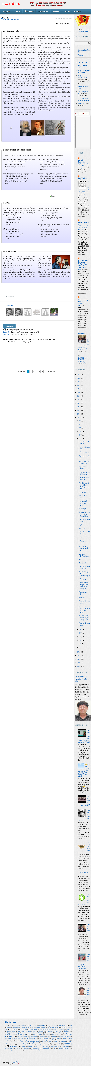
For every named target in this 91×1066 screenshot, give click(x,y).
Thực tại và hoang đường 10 (84, 567)
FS (11, 1033)
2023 (79, 382)
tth (54, 1048)
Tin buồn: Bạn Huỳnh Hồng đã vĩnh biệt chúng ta (84, 586)
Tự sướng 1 (82, 509)
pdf (17, 1040)
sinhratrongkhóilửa (33, 1042)
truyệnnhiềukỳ (36, 1048)
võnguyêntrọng (19, 1050)
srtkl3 (49, 1041)
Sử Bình (56, 1041)
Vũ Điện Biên (29, 1050)
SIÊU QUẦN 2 (84, 452)
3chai (6, 1025)
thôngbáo (40, 1044)
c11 (32, 1027)
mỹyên (54, 1036)
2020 (79, 392)
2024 (79, 378)
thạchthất (19, 1044)
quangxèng (8, 1041)
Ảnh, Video (29, 11)
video (66, 1048)
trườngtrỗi (46, 1048)
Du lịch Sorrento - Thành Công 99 (84, 462)
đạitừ (34, 1031)
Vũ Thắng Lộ (38, 1050)
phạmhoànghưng (24, 1040)
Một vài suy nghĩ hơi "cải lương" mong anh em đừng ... (84, 535)
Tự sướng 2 (82, 492)
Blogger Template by (14, 1064)
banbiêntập (54, 1025)
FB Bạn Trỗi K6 (83, 31)
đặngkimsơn (51, 1031)
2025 (79, 374)
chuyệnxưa (33, 1029)
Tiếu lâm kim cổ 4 (84, 542)
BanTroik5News (83, 223)
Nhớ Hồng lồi (83, 528)
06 (80, 629)
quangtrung (67, 1040)
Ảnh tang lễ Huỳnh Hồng (84, 555)
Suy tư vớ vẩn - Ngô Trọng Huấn (83, 503)
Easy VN (6, 332)
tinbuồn (58, 1044)
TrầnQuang (65, 1046)
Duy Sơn (69, 1029)
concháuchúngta (46, 1029)
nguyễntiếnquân (44, 1038)
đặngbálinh (42, 1031)
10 (80, 428)
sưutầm (11, 296)
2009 (79, 663)
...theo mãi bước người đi (84, 478)
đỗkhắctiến (66, 1031)
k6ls (40, 1034)
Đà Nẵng (28, 1031)
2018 (79, 399)
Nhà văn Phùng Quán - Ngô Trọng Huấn (84, 618)
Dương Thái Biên (11, 1031)
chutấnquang (14, 1029)
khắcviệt (59, 1034)
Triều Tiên (18, 1048)
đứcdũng (7, 1033)
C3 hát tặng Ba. (83, 362)
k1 (13, 1034)
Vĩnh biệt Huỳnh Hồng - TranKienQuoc (84, 574)
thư (53, 1044)
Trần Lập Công (44, 1046)
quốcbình (22, 1041)
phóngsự (42, 1040)
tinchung (68, 1044)
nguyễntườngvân (56, 1038)
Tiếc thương (82, 579)
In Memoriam (43, 11)
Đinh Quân (58, 1031)
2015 (79, 410)
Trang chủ (6, 11)
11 (80, 424)
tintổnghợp (13, 1046)
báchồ (35, 1025)
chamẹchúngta (53, 1027)
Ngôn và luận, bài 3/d (84, 457)
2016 (79, 407)
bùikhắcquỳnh (16, 1027)
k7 (44, 1034)
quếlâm (15, 1041)
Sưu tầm (56, 11)
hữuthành (7, 1034)
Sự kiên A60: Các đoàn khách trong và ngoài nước (83, 166)
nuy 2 (80, 559)
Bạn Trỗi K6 (11, 4)
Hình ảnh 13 (83, 563)
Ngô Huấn (67, 1036)
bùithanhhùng (25, 1027)
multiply (48, 1036)
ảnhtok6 (22, 1025)
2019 (79, 396)
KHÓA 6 (81, 103)
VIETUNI (6, 334)
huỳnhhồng (58, 1033)
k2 (16, 1034)
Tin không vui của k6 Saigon (84, 473)
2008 (79, 666)
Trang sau (51, 371)
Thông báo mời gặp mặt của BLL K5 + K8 (83, 228)
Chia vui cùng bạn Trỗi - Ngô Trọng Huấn (84, 514)
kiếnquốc (65, 1034)
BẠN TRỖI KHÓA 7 (82, 359)
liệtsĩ (25, 1036)
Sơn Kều (44, 1041)
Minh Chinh (42, 1036)
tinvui (23, 1046)
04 (80, 636)
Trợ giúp (5, 18)
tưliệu (60, 1048)
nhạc (12, 1040)
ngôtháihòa (8, 1038)
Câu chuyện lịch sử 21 (84, 873)
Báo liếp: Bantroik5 (81, 161)
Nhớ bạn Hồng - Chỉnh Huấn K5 (84, 549)
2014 (79, 414)
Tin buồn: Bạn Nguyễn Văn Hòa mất (82, 679)
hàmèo (40, 1033)
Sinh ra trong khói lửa (83, 301)
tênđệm (13, 1044)
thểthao (33, 1044)
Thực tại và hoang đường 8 (84, 624)
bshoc (9, 1027)
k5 (29, 1034)
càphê (43, 1027)
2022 (79, 385)
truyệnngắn (26, 1048)
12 (80, 421)
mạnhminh (34, 1036)
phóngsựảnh (50, 1040)
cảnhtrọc (37, 1027)
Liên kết (67, 11)
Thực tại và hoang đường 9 (84, 602)
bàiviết (42, 1025)
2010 (79, 659)
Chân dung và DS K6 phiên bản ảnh (83, 99)
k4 (25, 1034)
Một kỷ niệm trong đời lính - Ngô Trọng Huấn (84, 609)
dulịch (61, 1029)
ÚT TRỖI (81, 334)
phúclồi (60, 1040)
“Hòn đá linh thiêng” (88, 928)
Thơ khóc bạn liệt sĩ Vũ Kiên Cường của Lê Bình (84, 486)
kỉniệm (11, 1036)
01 (80, 647)
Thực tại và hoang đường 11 (84, 520)
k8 (48, 1034)
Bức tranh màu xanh (83, 497)
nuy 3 (80, 525)
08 (80, 435)
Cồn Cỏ (55, 1029)
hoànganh (49, 1033)
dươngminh (21, 1031)
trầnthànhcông (8, 1048)
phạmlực (34, 1040)
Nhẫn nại (82, 597)
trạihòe (30, 1046)
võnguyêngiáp (8, 1050)
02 (80, 644)
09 (80, 431)
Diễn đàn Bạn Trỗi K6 (84, 51)
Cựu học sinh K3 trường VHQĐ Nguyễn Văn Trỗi (83, 263)
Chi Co (7, 296)
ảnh (10, 1025)
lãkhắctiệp (20, 1036)
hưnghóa (66, 1033)
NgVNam (65, 1038)
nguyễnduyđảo (30, 1038)
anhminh (15, 1025)
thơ (47, 1044)
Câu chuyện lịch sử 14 (84, 442)
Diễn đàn (77, 11)
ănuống (29, 1025)
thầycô (25, 1044)
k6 (34, 1034)
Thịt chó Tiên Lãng (83, 468)
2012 (79, 652)
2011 (79, 655)
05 (80, 633)
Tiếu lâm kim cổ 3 (84, 593)
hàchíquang (33, 1033)
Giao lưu (26, 1033)
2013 (79, 417)
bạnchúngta (62, 1025)
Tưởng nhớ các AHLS (83, 87)
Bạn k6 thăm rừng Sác (84, 448)
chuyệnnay (24, 1029)
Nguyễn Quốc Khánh (19, 1038)
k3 (21, 1034)
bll (71, 1025)
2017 (79, 403)
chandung (63, 1027)
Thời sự (17, 11)
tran (36, 1046)
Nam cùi (61, 1036)
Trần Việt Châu (55, 1046)
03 (80, 640)
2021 (79, 389)
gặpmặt (17, 1033)
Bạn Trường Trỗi (82, 179)
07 (80, 438)
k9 (53, 1034)
